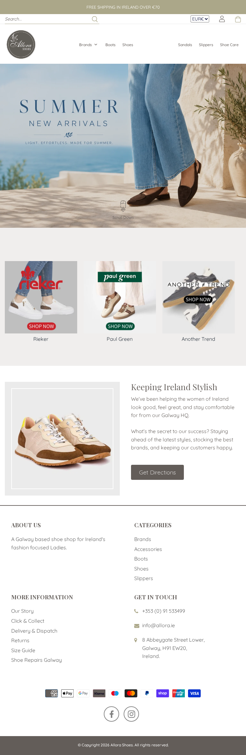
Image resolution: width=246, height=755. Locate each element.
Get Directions (157, 472)
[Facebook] (111, 714)
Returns (20, 640)
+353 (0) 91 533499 (163, 611)
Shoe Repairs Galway (36, 660)
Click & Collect (27, 621)
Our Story (22, 611)
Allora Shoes (122, 745)
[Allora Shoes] (21, 44)
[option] (123, 146)
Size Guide (23, 650)
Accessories (148, 549)
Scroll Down (123, 217)
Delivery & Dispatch (34, 631)
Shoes (127, 44)
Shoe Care (229, 44)
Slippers (206, 44)
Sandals (185, 44)
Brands (85, 44)
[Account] (222, 19)
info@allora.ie (158, 625)
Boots (110, 44)
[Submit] (95, 19)
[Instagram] (131, 714)
